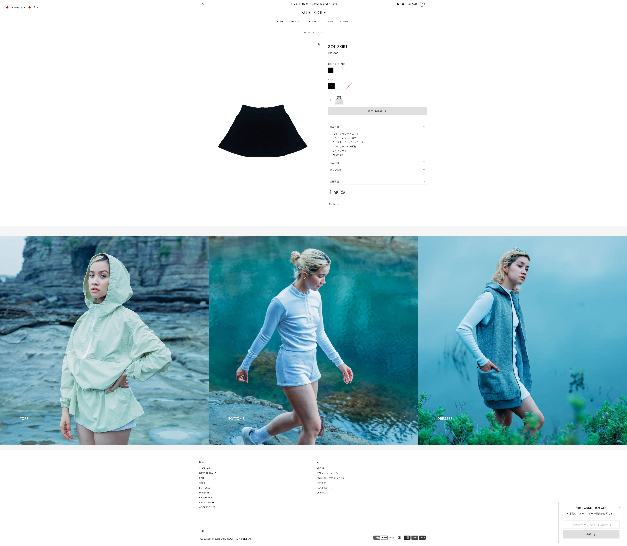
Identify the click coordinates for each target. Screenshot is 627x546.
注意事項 (334, 181)
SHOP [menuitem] (293, 21)
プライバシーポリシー (329, 473)
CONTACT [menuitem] (345, 21)
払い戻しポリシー (326, 488)
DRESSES (204, 492)
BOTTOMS (204, 488)
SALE (202, 478)
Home (307, 32)
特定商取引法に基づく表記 (331, 478)
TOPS (202, 483)
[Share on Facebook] (330, 193)
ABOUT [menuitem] (329, 21)
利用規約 (321, 483)
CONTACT (322, 492)
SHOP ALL (204, 468)
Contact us (334, 204)
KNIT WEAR (205, 497)
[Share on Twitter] (336, 193)
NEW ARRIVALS (207, 473)
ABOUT (320, 468)
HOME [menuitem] (280, 21)
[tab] (377, 126)
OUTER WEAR (206, 502)
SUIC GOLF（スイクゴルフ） (236, 538)
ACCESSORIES (207, 507)
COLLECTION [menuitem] (313, 21)
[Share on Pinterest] (343, 193)
